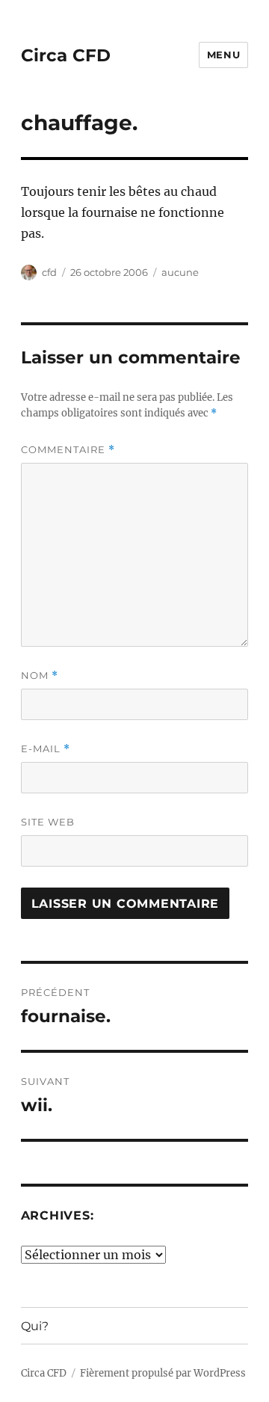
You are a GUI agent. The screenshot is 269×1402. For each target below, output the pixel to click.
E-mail (45, 748)
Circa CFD (66, 55)
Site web (48, 822)
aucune (180, 272)
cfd (49, 272)
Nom (39, 675)
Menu (223, 55)
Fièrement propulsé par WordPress (163, 1373)
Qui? (35, 1326)
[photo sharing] (135, 158)
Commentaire (68, 449)
